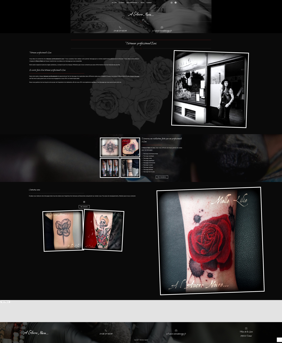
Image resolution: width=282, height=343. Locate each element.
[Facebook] (175, 2)
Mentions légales (144, 340)
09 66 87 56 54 (120, 31)
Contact (149, 2)
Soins (142, 2)
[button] (162, 177)
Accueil (114, 2)
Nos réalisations (132, 2)
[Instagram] (171, 2)
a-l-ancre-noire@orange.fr (162, 31)
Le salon (121, 2)
